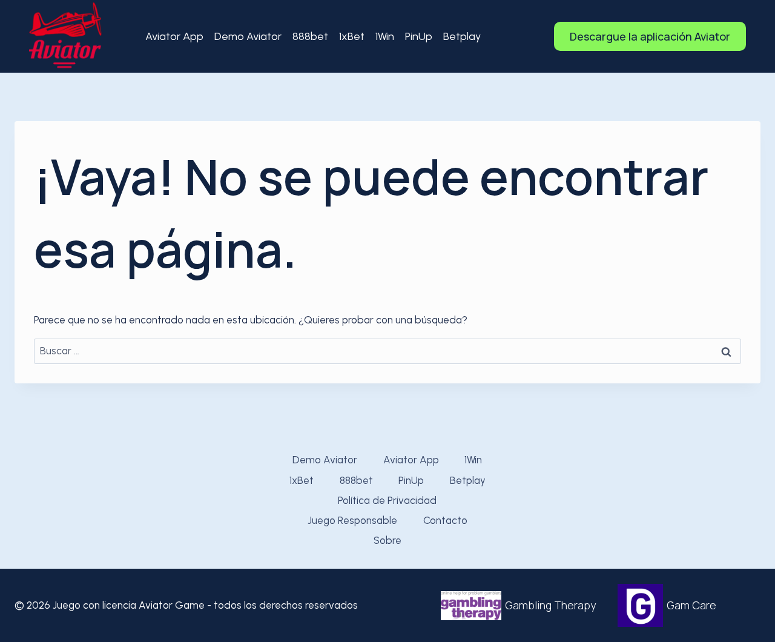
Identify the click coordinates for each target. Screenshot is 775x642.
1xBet (351, 36)
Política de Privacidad (387, 500)
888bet (310, 36)
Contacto (445, 520)
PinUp (418, 36)
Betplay (462, 36)
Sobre (387, 540)
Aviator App (174, 36)
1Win (384, 36)
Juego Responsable (352, 520)
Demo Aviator (248, 36)
